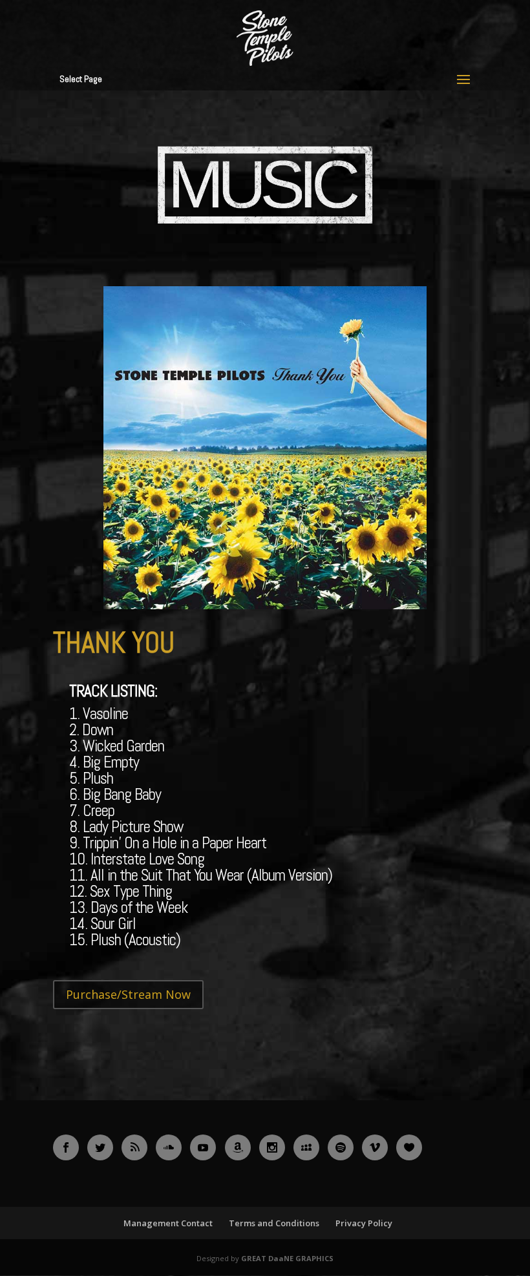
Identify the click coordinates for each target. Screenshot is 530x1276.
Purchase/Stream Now (128, 994)
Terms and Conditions (274, 1223)
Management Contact (168, 1223)
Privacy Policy (363, 1223)
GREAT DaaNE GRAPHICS (287, 1258)
